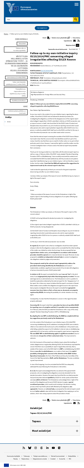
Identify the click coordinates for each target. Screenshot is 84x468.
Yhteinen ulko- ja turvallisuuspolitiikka (19, 49)
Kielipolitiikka (72, 456)
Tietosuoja (27, 456)
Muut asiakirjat (41, 430)
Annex (9, 122)
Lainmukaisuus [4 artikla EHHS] (16, 77)
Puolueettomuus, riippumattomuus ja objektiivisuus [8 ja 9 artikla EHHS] (18, 92)
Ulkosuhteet (22, 43)
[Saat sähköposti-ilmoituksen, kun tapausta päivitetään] (74, 41)
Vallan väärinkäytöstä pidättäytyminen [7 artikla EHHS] (16, 83)
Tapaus (36, 421)
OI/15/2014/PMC (47, 71)
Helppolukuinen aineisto (40, 459)
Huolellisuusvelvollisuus (19, 100)
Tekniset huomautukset (58, 456)
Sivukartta (62, 459)
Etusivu (6, 34)
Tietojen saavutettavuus (40, 456)
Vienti (45, 38)
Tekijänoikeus (25, 459)
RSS (70, 459)
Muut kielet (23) (73, 49)
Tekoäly (15, 459)
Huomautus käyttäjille (13, 456)
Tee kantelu (42, 28)
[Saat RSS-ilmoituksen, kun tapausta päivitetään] (78, 41)
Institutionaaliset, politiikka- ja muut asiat (17, 112)
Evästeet (53, 459)
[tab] (55, 421)
